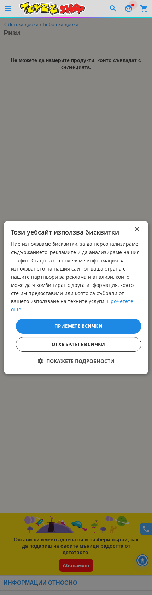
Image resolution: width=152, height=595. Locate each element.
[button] (76, 361)
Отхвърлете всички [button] (78, 344)
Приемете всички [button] (78, 326)
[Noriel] (52, 8)
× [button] (136, 229)
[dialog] (76, 297)
